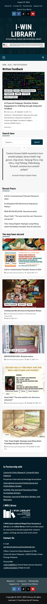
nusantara (22, 304)
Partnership (27, 6)
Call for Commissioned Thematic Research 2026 (21, 197)
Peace (14, 263)
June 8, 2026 (30, 273)
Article (16, 90)
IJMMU (18, 94)
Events (7, 263)
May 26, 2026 (10, 318)
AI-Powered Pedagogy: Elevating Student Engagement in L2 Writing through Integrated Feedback (23, 106)
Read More (7, 127)
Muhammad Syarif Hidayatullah (16, 447)
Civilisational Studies (11, 391)
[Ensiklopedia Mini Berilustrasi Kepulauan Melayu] (23, 293)
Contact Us (17, 6)
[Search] (43, 57)
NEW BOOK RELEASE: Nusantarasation (20, 211)
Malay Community (10, 304)
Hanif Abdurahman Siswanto (15, 273)
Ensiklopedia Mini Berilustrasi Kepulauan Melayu (21, 205)
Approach (8, 90)
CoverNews (22, 600)
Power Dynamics (33, 391)
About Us (8, 6)
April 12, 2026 (31, 359)
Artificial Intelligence (28, 90)
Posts (29, 304)
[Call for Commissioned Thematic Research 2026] (23, 252)
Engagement (9, 94)
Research (22, 263)
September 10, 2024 (22, 112)
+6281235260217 (11, 568)
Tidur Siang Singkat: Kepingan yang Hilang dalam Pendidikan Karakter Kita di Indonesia (22, 225)
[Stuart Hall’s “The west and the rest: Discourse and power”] (23, 380)
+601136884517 (10, 564)
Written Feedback (11, 97)
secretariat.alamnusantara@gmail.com (19, 547)
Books (14, 350)
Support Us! (38, 6)
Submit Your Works (24, 9)
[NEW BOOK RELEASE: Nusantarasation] (23, 339)
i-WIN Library (23, 30)
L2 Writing (26, 94)
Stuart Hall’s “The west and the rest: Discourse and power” (23, 217)
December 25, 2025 (32, 403)
